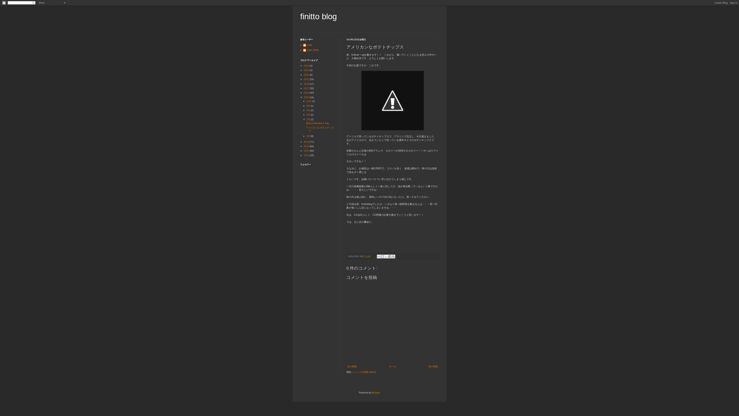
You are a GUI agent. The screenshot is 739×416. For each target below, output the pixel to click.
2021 (307, 79)
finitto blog (318, 16)
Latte (309, 45)
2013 (307, 146)
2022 (307, 75)
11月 (309, 101)
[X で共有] (386, 256)
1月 (308, 136)
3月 (308, 114)
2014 (307, 142)
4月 (308, 110)
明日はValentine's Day (317, 123)
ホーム (392, 366)
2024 (307, 66)
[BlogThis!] (382, 256)
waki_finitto (313, 50)
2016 (307, 92)
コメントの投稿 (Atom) (364, 372)
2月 (308, 119)
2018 (307, 84)
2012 (307, 150)
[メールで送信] (379, 256)
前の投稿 (433, 366)
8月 (308, 106)
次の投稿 (352, 366)
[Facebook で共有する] (390, 256)
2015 (307, 97)
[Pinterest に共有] (393, 256)
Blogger (376, 392)
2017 (307, 88)
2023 (307, 70)
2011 (307, 155)
